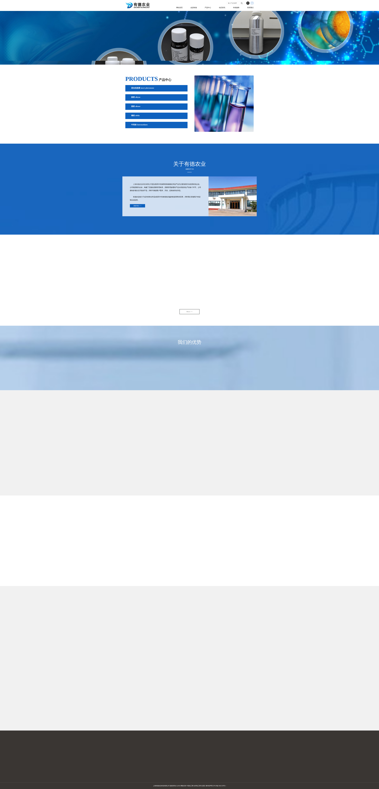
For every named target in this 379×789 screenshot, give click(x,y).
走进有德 (193, 7)
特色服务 (236, 7)
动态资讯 (222, 7)
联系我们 (250, 7)
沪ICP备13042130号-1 (219, 786)
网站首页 (179, 7)
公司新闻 (225, 763)
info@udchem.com (160, 718)
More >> (189, 312)
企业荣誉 (167, 771)
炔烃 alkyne (135, 97)
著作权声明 (209, 786)
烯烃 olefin (135, 115)
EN (252, 3)
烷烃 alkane (135, 106)
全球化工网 (197, 786)
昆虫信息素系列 (197, 763)
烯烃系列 (194, 768)
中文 (251, 763)
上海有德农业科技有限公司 (142, 184)
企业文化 (167, 765)
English (252, 765)
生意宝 (203, 786)
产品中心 (208, 7)
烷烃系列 (194, 765)
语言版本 (253, 760)
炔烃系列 (194, 774)
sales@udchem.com (146, 718)
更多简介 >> (137, 206)
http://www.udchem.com (148, 721)
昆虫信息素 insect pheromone (142, 88)
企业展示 (167, 768)
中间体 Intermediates (139, 125)
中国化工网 (190, 786)
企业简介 (167, 763)
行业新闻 (225, 765)
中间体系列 (195, 771)
